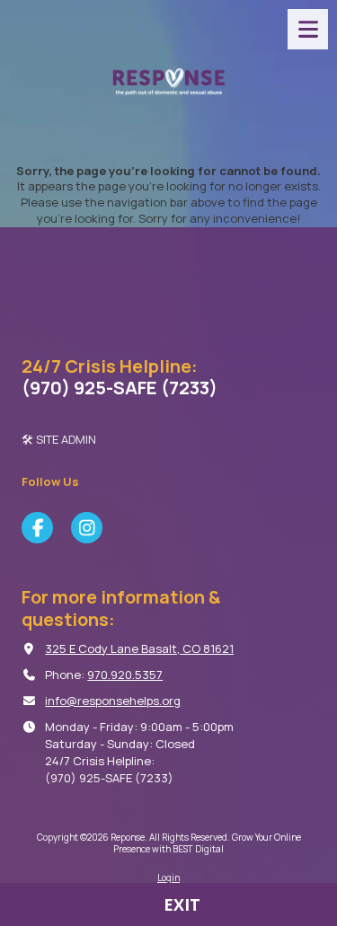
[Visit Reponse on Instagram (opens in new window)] (86, 527)
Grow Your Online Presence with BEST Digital (207, 842)
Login (168, 877)
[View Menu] (308, 29)
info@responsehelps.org (113, 700)
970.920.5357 (125, 674)
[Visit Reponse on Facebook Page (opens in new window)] (37, 527)
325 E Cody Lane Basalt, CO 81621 (139, 648)
